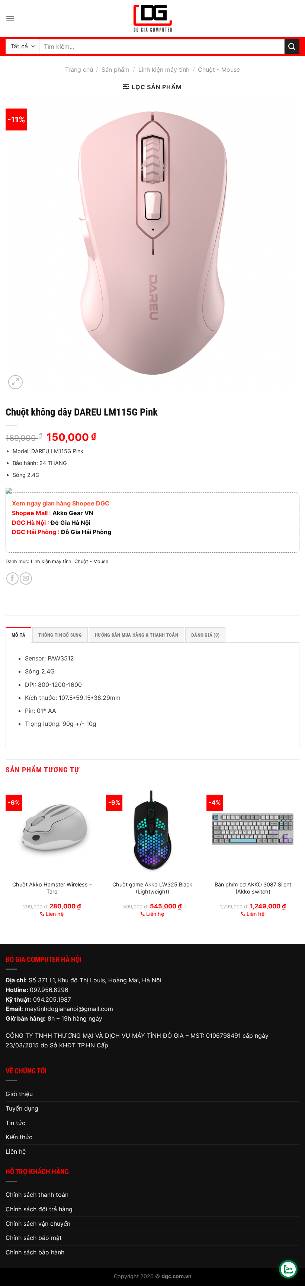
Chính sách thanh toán (37, 1194)
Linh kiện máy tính (163, 69)
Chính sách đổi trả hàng (39, 1209)
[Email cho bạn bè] (26, 578)
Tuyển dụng (22, 1108)
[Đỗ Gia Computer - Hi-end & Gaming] (152, 18)
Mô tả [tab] (18, 635)
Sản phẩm (115, 69)
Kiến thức (19, 1137)
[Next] (299, 857)
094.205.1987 (52, 999)
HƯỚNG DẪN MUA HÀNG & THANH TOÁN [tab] (136, 635)
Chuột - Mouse (219, 69)
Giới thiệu (19, 1094)
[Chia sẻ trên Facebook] (12, 578)
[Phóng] (15, 382)
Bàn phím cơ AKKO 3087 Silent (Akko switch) (253, 888)
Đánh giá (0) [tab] (205, 635)
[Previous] (6, 857)
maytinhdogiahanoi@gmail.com (69, 1008)
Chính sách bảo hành (35, 1252)
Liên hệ (16, 1151)
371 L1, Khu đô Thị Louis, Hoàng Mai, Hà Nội (100, 980)
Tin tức (15, 1123)
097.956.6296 (49, 989)
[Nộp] (292, 46)
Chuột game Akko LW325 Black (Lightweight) (152, 888)
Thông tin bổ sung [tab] (59, 635)
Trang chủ (79, 69)
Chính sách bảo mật (34, 1237)
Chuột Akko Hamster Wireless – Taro (52, 888)
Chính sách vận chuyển (38, 1223)
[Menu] (10, 18)
